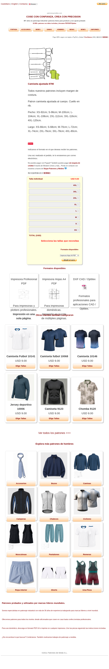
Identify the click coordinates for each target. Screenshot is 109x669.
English (14, 4)
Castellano (5, 4)
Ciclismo (87, 519)
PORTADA (13, 29)
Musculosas (21, 554)
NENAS (72, 29)
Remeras (87, 554)
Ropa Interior (21, 590)
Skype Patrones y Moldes (54, 169)
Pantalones (54, 554)
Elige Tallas (21, 366)
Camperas (21, 519)
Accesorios (21, 483)
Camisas (87, 483)
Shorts (54, 590)
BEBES (38, 29)
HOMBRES (60, 29)
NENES (83, 29)
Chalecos (54, 519)
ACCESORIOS (26, 29)
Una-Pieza (87, 590)
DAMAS (49, 29)
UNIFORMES (95, 29)
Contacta (23, 4)
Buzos (54, 483)
